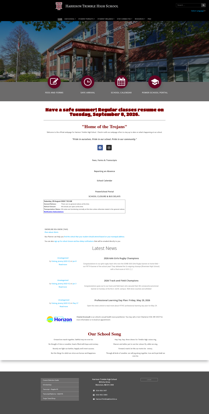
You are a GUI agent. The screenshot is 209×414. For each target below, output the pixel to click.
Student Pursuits (85, 19)
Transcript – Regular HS (50, 389)
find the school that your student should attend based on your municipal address (94, 237)
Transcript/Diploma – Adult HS (53, 394)
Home (60, 19)
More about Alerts (51, 232)
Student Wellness (105, 19)
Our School (69, 19)
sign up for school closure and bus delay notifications (74, 241)
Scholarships (47, 385)
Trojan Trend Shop (49, 398)
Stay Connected (124, 19)
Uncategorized (62, 258)
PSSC (149, 19)
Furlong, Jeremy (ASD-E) (61, 261)
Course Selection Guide (51, 380)
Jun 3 (74, 284)
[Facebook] (100, 147)
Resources (139, 19)
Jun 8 (74, 261)
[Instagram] (109, 147)
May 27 (75, 303)
